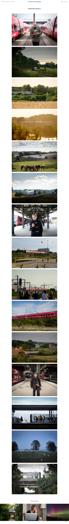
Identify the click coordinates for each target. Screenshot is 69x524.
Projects (3, 1)
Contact (12, 1)
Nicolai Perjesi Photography (34, 1)
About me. (8, 1)
